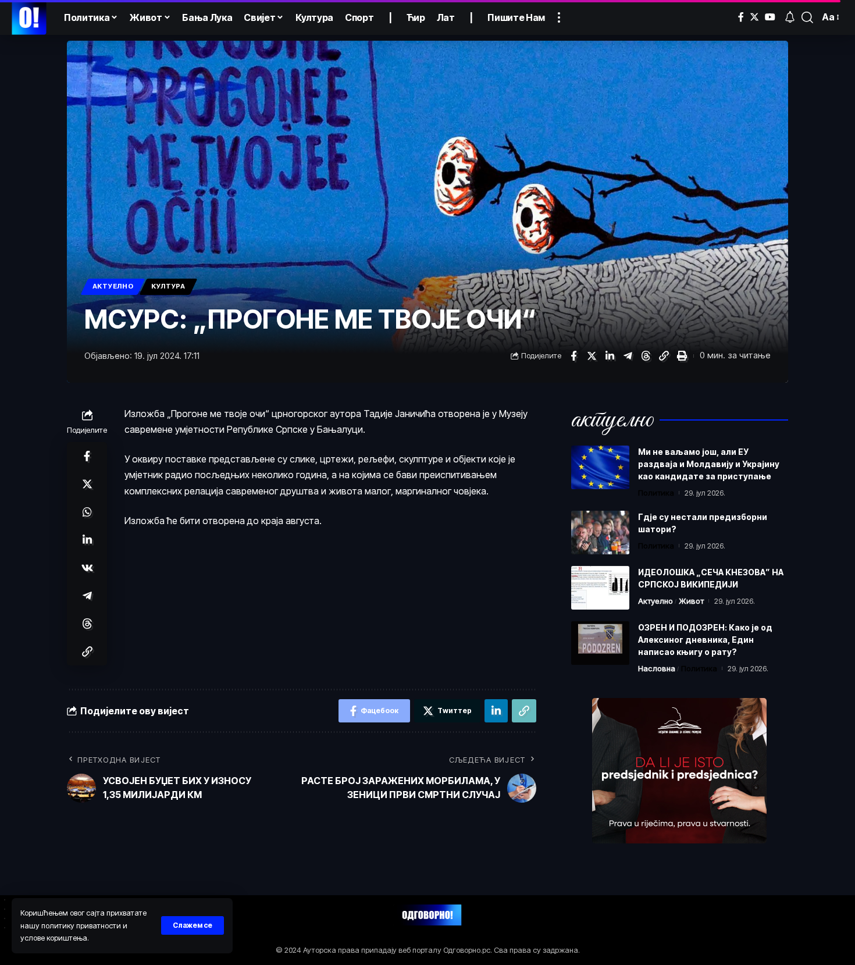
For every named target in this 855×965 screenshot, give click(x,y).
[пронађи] (807, 17)
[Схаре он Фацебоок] (573, 356)
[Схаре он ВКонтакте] (87, 568)
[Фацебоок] (741, 17)
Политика (656, 492)
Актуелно (113, 286)
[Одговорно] (29, 17)
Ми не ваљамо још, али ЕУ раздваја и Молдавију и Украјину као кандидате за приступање (708, 464)
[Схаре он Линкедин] (609, 356)
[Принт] (682, 356)
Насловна (656, 668)
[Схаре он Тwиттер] (591, 356)
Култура (168, 286)
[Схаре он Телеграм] (627, 356)
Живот (691, 601)
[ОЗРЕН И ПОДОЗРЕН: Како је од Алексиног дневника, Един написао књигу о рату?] (600, 643)
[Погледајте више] (559, 17)
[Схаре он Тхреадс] (645, 356)
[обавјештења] (790, 17)
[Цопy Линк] (664, 356)
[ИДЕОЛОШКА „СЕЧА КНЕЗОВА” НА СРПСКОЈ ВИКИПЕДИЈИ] (600, 588)
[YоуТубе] (770, 17)
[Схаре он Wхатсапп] (87, 512)
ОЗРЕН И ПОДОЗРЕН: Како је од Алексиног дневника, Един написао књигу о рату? (705, 639)
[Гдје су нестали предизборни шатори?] (600, 532)
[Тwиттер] (754, 17)
